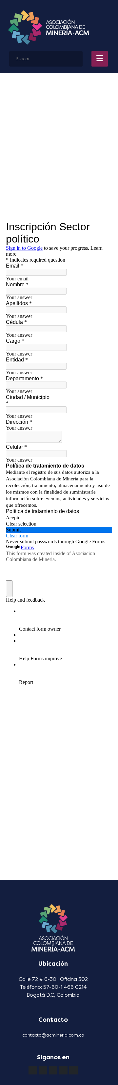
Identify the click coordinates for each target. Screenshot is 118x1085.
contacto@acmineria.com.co (53, 1035)
